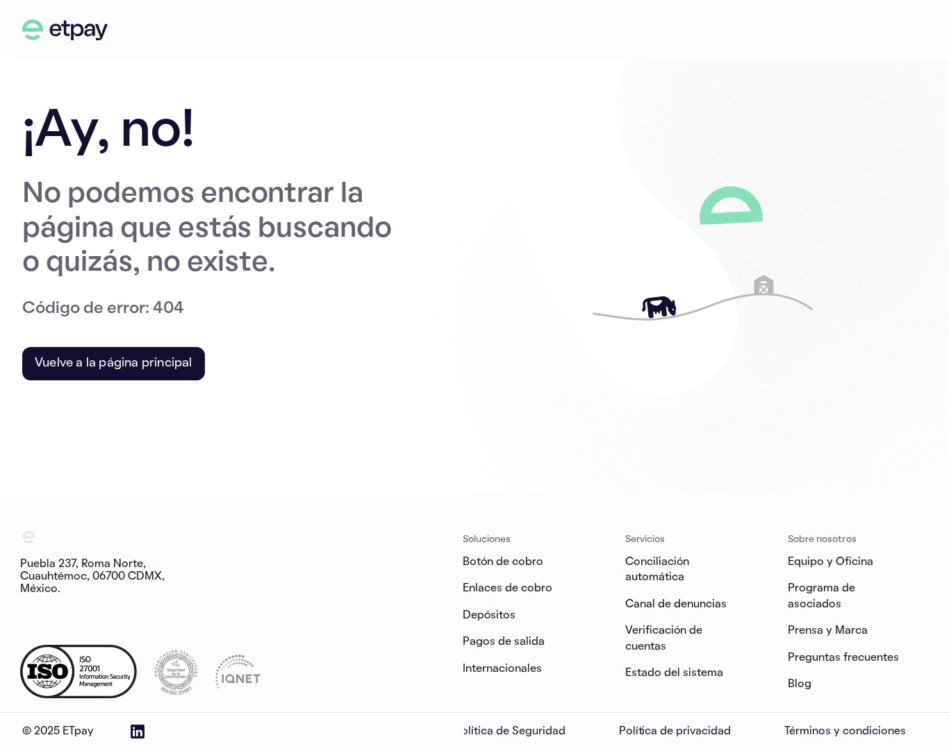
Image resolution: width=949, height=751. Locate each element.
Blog (799, 684)
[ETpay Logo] (65, 29)
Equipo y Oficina (830, 562)
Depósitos (489, 616)
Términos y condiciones (845, 731)
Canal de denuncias (676, 604)
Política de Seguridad (510, 731)
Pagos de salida (504, 642)
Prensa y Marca (828, 631)
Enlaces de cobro (507, 588)
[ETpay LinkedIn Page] (137, 731)
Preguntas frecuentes (843, 657)
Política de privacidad (675, 731)
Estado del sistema (674, 673)
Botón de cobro (503, 562)
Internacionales (502, 668)
